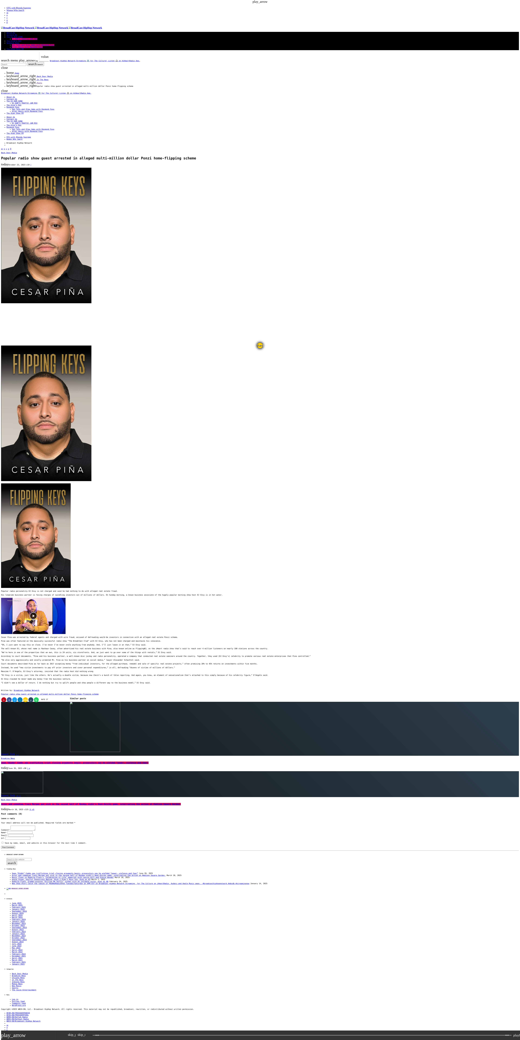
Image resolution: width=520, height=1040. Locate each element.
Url (2, 838)
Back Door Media (9, 153)
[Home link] (51, 27)
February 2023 (19, 932)
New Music (16, 986)
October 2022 (18, 938)
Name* (3, 833)
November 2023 (19, 924)
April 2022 (17, 950)
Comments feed (19, 1003)
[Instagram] (7, 20)
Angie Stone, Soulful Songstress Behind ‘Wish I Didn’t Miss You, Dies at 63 (51, 880)
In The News (18, 980)
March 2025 (17, 905)
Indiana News (18, 982)
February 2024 (19, 920)
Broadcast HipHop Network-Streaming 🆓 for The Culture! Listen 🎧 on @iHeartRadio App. (95, 61)
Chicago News (18, 978)
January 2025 (18, 909)
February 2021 (19, 962)
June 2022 (16, 946)
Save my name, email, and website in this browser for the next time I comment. (46, 843)
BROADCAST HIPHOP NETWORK (20, 888)
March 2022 (17, 952)
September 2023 (19, 928)
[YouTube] (7, 13)
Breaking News (8, 758)
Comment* (5, 830)
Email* (4, 835)
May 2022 (16, 948)
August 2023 (18, 930)
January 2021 (18, 964)
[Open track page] (89, 1035)
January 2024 (18, 922)
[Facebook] (7, 22)
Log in (15, 999)
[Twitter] (6, 18)
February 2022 (19, 954)
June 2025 (16, 903)
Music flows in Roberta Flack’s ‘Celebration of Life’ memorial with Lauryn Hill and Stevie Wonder (63, 878)
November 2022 (19, 936)
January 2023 (18, 934)
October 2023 (18, 926)
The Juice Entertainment (24, 990)
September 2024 (19, 911)
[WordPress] (7, 15)
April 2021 (17, 958)
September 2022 (19, 940)
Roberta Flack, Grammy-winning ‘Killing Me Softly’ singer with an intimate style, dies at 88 (60, 882)
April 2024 (17, 915)
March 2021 (17, 960)
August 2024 (18, 913)
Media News (17, 984)
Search (35, 64)
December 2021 (19, 956)
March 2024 (17, 918)
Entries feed (18, 1001)
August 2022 (18, 942)
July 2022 (16, 944)
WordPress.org (19, 1005)
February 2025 (19, 907)
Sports (15, 988)
